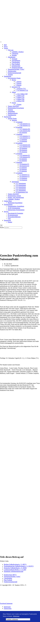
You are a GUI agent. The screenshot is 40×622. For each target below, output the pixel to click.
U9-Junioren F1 (24, 164)
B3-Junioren (23, 132)
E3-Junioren (23, 159)
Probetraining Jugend (14, 196)
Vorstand (14, 59)
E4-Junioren (23, 160)
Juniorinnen (15, 181)
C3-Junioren (23, 139)
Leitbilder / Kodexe (18, 52)
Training (10, 110)
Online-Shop (8, 201)
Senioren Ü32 (16, 87)
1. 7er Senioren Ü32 (22, 90)
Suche (2, 227)
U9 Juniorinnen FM (22, 192)
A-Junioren (19, 122)
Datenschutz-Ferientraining (16, 210)
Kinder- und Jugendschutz (16, 197)
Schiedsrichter (16, 66)
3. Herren (18, 85)
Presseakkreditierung (14, 217)
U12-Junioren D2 (24, 146)
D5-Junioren (23, 152)
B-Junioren (19, 127)
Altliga (14, 92)
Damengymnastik (17, 67)
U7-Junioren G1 (24, 174)
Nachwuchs (7, 117)
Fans (9, 218)
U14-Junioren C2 (24, 138)
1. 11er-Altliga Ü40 (21, 94)
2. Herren (18, 83)
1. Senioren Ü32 (21, 88)
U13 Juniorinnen (21, 187)
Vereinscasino (12, 71)
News (5, 46)
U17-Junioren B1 (24, 129)
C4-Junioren (23, 141)
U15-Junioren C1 (24, 136)
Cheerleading (16, 62)
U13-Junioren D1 (24, 145)
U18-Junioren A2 (24, 125)
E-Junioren (19, 153)
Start (5, 45)
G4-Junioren (23, 180)
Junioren (14, 120)
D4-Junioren (23, 150)
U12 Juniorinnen (21, 189)
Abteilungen (11, 57)
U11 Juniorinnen (21, 190)
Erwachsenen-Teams (14, 78)
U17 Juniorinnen (21, 183)
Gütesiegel (15, 53)
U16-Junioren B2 (24, 131)
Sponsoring (7, 220)
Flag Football (16, 64)
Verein (6, 48)
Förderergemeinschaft (14, 73)
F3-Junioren (23, 167)
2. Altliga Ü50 (20, 97)
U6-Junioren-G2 (24, 176)
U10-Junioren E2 (24, 157)
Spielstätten (11, 111)
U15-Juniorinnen (21, 185)
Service (6, 211)
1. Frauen (18, 104)
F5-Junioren (23, 171)
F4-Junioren (23, 169)
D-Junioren (19, 143)
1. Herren (18, 81)
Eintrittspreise (12, 115)
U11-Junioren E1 (24, 155)
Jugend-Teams (12, 118)
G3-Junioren (23, 178)
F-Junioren (19, 162)
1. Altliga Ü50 (20, 95)
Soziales (14, 55)
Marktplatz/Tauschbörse (15, 203)
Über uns (10, 50)
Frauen (14, 102)
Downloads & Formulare (15, 213)
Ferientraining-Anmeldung (16, 206)
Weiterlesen (16, 616)
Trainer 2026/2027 (13, 106)
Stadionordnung (13, 113)
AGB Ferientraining (14, 208)
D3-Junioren (23, 148)
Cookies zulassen (12, 619)
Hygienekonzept (13, 215)
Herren (14, 80)
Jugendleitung (16, 60)
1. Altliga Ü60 (20, 99)
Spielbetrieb (7, 76)
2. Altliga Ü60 (20, 101)
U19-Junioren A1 (24, 124)
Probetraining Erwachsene (16, 108)
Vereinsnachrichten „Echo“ (16, 69)
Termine (10, 74)
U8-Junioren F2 (24, 166)
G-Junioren (19, 173)
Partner (10, 222)
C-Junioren (19, 134)
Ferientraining (8, 204)
